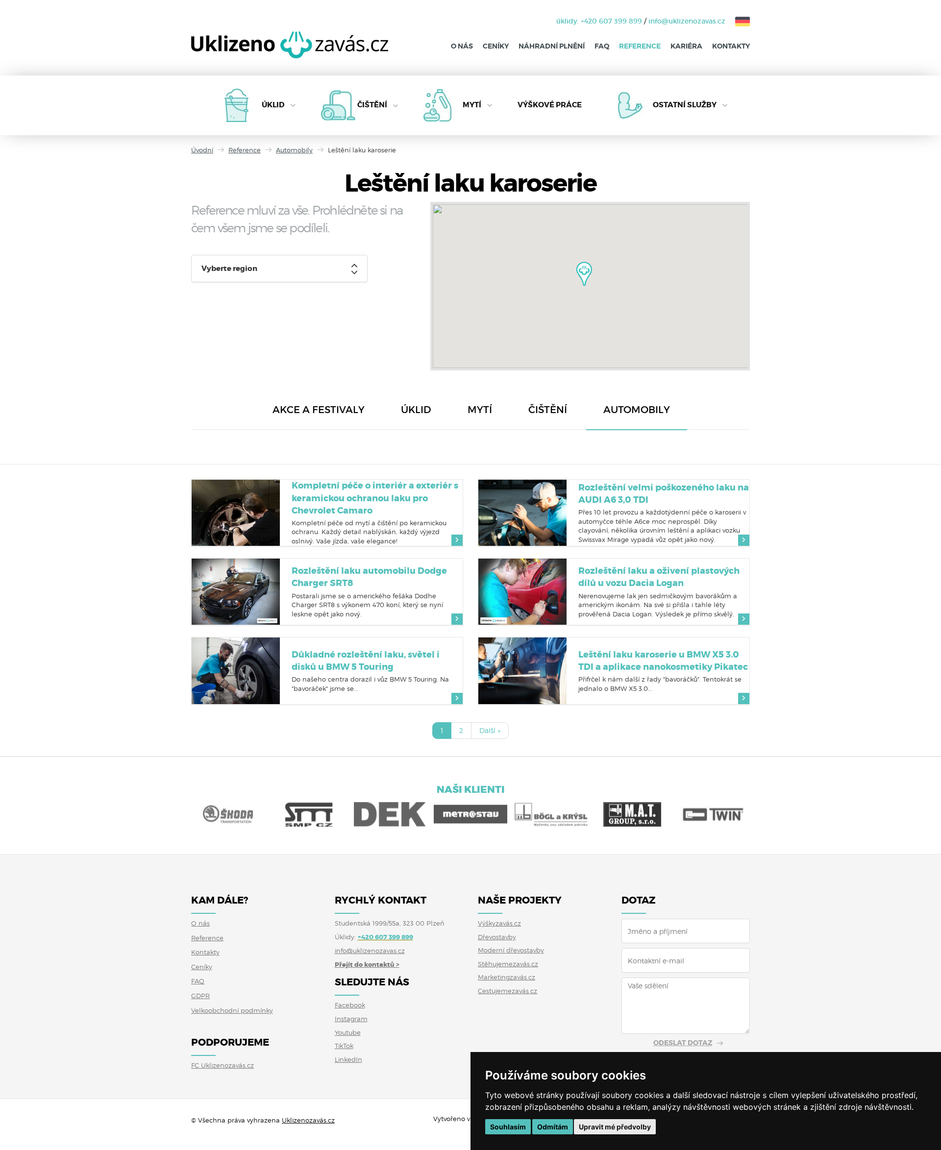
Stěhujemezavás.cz (508, 964)
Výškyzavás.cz (499, 923)
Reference (640, 46)
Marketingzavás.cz (506, 977)
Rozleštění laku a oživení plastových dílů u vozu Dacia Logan (659, 577)
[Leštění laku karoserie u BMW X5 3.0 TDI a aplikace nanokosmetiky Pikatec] (522, 670)
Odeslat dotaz (682, 1042)
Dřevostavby (497, 937)
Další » (489, 730)
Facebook (350, 1005)
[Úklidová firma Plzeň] (289, 52)
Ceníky (496, 46)
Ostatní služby (685, 105)
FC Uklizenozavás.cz (222, 1065)
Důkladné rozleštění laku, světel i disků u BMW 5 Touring (366, 661)
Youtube (348, 1032)
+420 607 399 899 (611, 21)
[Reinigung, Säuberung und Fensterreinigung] (737, 21)
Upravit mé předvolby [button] (615, 1127)
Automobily (294, 150)
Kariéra (686, 46)
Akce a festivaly (318, 410)
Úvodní (202, 150)
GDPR (200, 996)
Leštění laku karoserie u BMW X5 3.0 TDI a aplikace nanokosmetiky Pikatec (663, 661)
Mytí (472, 105)
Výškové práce (550, 105)
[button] (584, 274)
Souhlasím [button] (508, 1127)
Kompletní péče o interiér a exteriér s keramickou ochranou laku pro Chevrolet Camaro (375, 498)
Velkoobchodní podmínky (232, 1010)
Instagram (351, 1019)
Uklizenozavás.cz (308, 1120)
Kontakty (731, 46)
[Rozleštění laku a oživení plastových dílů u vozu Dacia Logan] (522, 592)
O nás (462, 46)
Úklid (273, 105)
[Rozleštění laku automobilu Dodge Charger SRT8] (236, 592)
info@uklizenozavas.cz (686, 21)
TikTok (344, 1046)
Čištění (372, 105)
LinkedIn (348, 1059)
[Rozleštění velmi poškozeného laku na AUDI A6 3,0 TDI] (522, 513)
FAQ (601, 46)
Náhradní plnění (552, 46)
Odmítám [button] (552, 1127)
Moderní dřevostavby (511, 950)
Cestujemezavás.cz (507, 991)
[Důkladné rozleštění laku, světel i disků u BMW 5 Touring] (236, 670)
